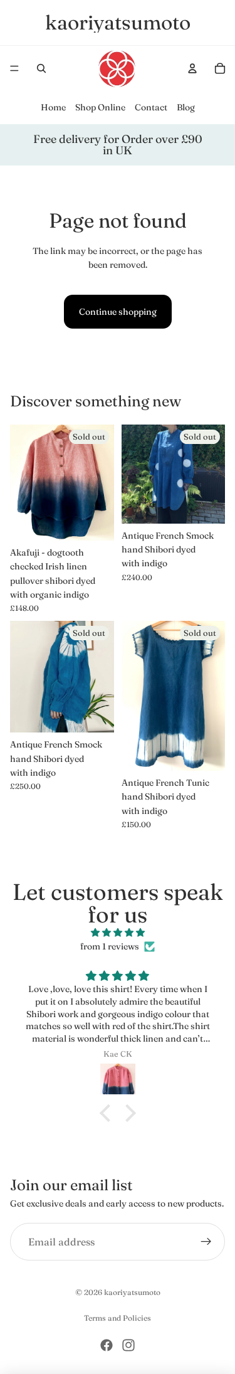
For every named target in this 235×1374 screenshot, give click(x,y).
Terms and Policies (117, 1318)
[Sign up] (206, 1242)
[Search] (41, 68)
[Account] (192, 68)
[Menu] (14, 68)
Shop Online (100, 107)
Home (53, 107)
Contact (151, 107)
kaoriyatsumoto (132, 1292)
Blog (186, 107)
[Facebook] (106, 1345)
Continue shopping (118, 311)
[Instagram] (128, 1345)
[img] (117, 932)
